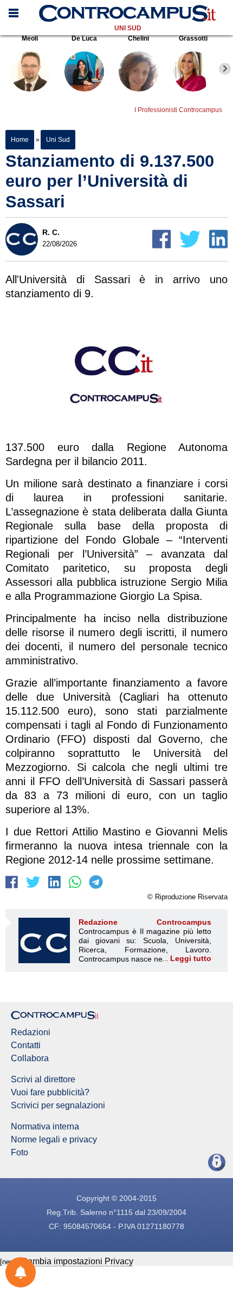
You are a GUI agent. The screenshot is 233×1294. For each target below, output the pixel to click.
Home (20, 139)
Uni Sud (127, 28)
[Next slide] (225, 69)
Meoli (30, 38)
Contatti (26, 1045)
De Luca (84, 38)
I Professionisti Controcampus (178, 110)
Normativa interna (45, 1126)
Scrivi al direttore (43, 1079)
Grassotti (193, 38)
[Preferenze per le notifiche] (20, 1272)
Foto (19, 1152)
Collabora (30, 1058)
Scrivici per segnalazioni (58, 1105)
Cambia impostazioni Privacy (77, 1261)
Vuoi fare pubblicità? (50, 1092)
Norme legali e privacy (54, 1139)
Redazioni (30, 1032)
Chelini (138, 38)
